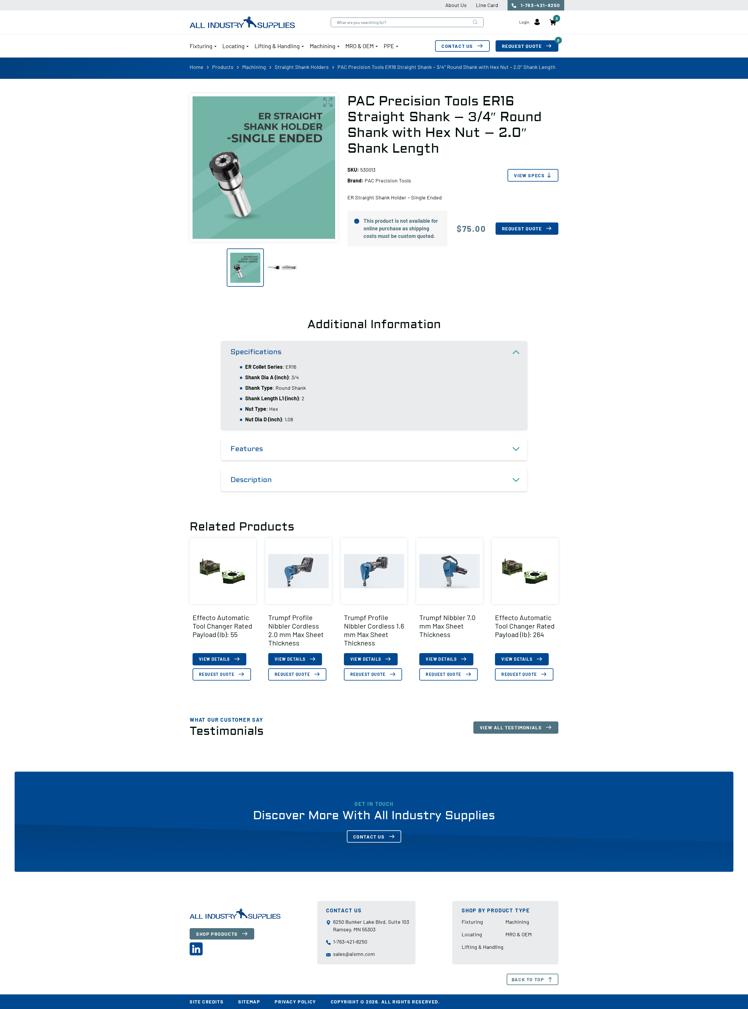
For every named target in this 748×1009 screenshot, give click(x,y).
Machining (322, 45)
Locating (233, 45)
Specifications (256, 352)
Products (222, 67)
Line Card (487, 5)
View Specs (529, 175)
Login (524, 22)
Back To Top (528, 979)
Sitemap (249, 1001)
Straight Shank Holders (302, 67)
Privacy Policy (295, 1001)
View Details (214, 659)
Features (247, 449)
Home (196, 67)
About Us (456, 5)
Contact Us (457, 46)
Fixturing (201, 45)
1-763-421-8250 (539, 5)
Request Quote (530, 44)
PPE (389, 45)
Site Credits (207, 1001)
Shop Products (217, 934)
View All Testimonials (511, 727)
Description (251, 480)
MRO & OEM (359, 45)
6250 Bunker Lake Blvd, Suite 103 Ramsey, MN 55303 (371, 925)
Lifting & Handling (277, 45)
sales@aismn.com (354, 954)
